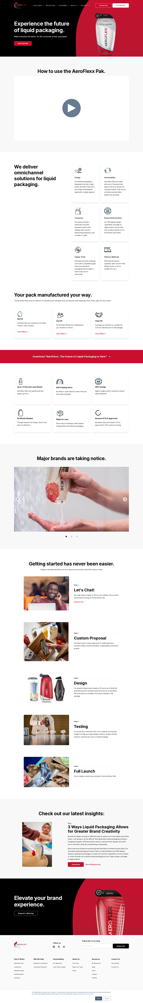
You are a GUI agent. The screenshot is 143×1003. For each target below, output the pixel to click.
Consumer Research (40, 967)
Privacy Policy (89, 994)
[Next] (125, 499)
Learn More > (22, 332)
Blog (93, 967)
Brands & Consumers (41, 963)
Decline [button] (107, 998)
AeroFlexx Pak (18, 963)
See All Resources (93, 864)
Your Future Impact (59, 967)
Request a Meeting (26, 913)
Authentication (19, 974)
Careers (94, 974)
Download (76, 864)
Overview (17, 978)
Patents (94, 978)
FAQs (93, 970)
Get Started (120, 5)
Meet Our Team (77, 967)
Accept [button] (98, 998)
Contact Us (103, 5)
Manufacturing (19, 970)
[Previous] (18, 499)
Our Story (75, 963)
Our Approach (57, 963)
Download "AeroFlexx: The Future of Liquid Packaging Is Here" (70, 356)
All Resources (96, 963)
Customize (17, 967)
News (74, 970)
